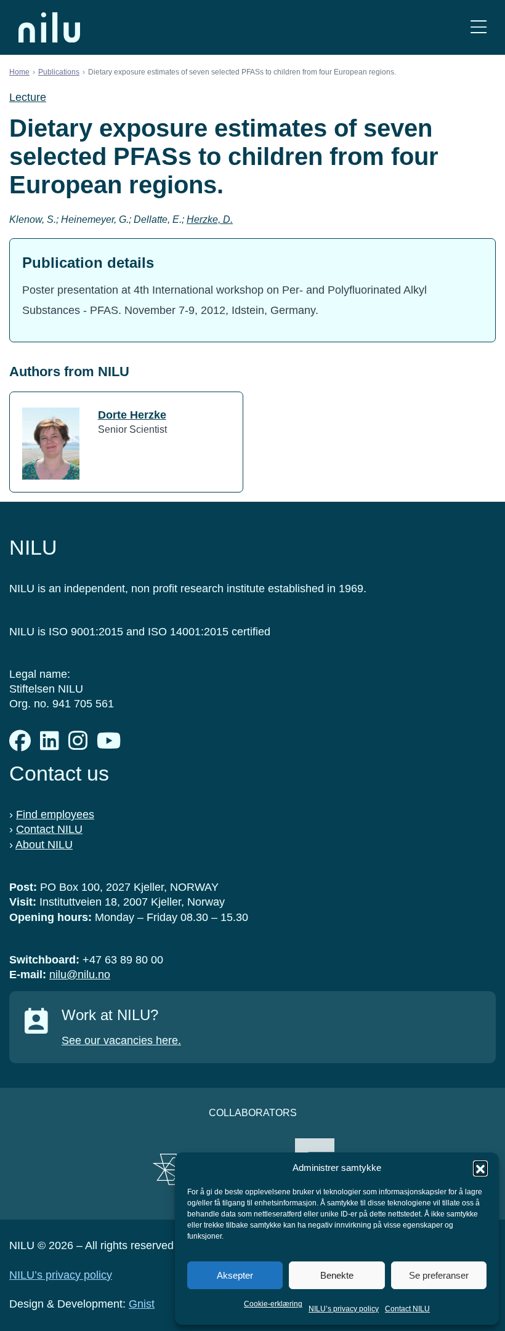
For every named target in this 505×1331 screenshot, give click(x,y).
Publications (58, 72)
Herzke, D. (210, 219)
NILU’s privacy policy (344, 1309)
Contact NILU (407, 1309)
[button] (480, 1168)
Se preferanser (439, 1275)
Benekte (337, 1275)
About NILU (44, 844)
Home (19, 72)
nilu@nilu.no (79, 974)
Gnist (142, 1304)
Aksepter (235, 1275)
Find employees (55, 814)
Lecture (27, 97)
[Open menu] (479, 27)
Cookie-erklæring (273, 1304)
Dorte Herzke (132, 415)
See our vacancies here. (121, 1040)
